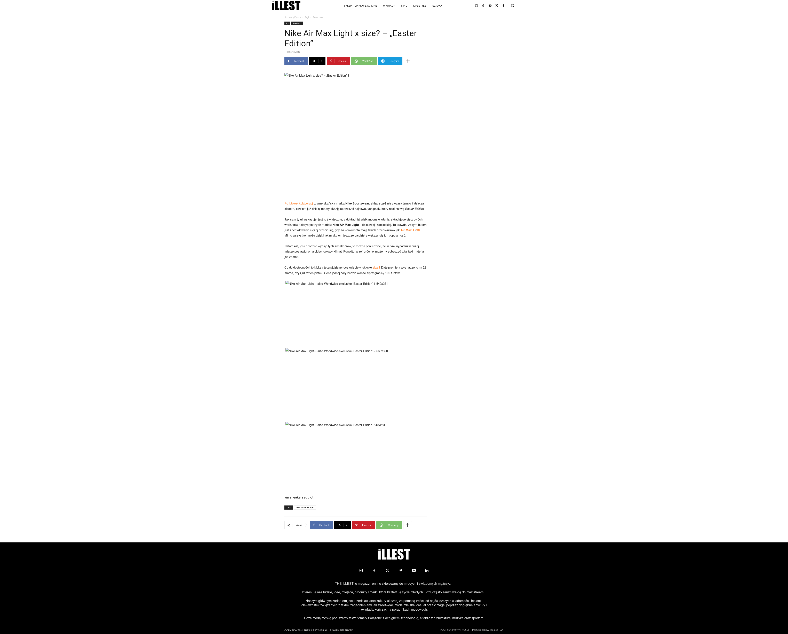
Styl (307, 17)
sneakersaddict (302, 497)
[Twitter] (497, 5)
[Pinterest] (400, 570)
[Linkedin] (427, 570)
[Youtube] (490, 5)
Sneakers (297, 23)
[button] (512, 5)
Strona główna (292, 17)
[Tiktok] (483, 5)
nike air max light (305, 507)
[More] (408, 61)
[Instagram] (476, 5)
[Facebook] (503, 5)
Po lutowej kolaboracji (298, 203)
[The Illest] (286, 5)
